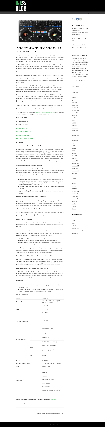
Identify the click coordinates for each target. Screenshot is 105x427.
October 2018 (75, 138)
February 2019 (75, 128)
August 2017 (74, 173)
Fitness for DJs (75, 228)
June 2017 (74, 178)
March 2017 (74, 186)
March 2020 (74, 102)
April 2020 (74, 100)
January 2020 (75, 105)
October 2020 (75, 95)
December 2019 (75, 107)
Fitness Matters (82, 58)
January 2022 (75, 90)
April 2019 (74, 122)
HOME (18, 12)
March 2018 (74, 155)
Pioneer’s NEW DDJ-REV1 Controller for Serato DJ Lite (50, 413)
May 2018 (74, 150)
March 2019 (74, 125)
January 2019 (75, 130)
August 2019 (74, 115)
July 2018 (74, 145)
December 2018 (75, 133)
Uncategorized (24, 403)
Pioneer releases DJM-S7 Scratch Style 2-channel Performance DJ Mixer (79, 38)
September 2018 (75, 140)
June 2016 (74, 206)
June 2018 (74, 148)
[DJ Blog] (52, 6)
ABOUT (25, 12)
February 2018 (75, 158)
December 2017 (75, 163)
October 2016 (75, 196)
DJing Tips (74, 225)
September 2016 (75, 198)
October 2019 (75, 112)
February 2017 (75, 188)
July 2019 (74, 117)
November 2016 (75, 193)
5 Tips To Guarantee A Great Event (79, 80)
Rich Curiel (74, 79)
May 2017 (74, 181)
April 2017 (74, 183)
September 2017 (75, 171)
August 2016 (74, 201)
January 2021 (75, 92)
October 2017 (75, 168)
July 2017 (74, 176)
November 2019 (75, 110)
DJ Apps (73, 220)
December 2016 (75, 191)
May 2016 (74, 208)
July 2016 (74, 203)
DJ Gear (73, 223)
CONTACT (32, 12)
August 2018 (74, 143)
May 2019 (74, 120)
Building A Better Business (78, 218)
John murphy (74, 58)
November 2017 (75, 165)
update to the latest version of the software (45, 112)
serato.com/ (53, 399)
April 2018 (74, 153)
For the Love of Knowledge (78, 230)
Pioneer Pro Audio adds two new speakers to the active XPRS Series (80, 70)
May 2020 (74, 97)
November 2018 (75, 135)
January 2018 (75, 160)
